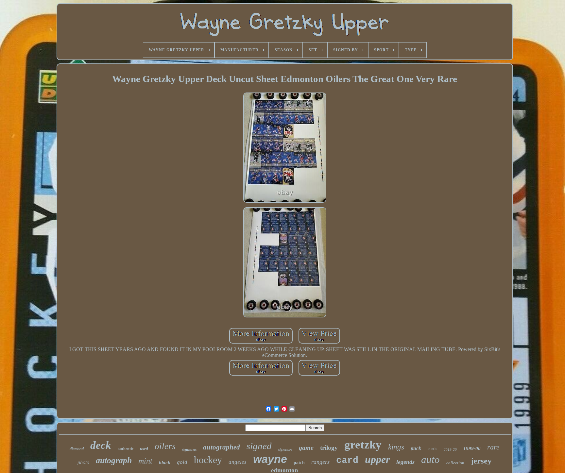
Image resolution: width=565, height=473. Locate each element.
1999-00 (472, 448)
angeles (238, 462)
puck (416, 448)
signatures (189, 449)
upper (377, 459)
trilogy (329, 447)
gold (182, 462)
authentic (125, 449)
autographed (221, 447)
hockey (208, 459)
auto (430, 459)
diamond (77, 449)
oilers (165, 446)
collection (455, 462)
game (306, 447)
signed (259, 446)
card (347, 460)
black (164, 462)
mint (145, 461)
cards (432, 448)
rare (493, 447)
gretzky (363, 444)
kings (396, 447)
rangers (320, 462)
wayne (270, 459)
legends (405, 462)
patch (299, 462)
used (144, 448)
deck (100, 445)
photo (83, 462)
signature (285, 449)
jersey (481, 460)
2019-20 (450, 449)
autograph (114, 460)
